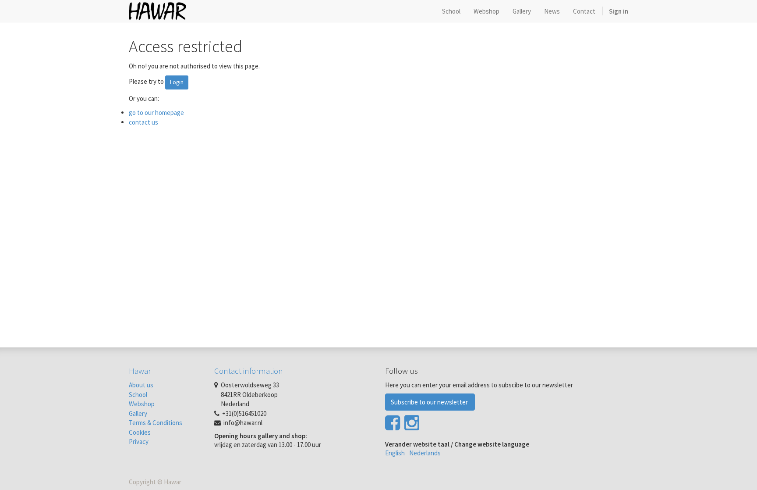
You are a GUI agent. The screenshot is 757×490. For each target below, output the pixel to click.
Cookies (140, 432)
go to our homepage (156, 112)
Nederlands (425, 453)
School (138, 394)
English (395, 453)
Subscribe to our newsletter (430, 402)
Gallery (138, 413)
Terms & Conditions (155, 422)
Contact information (248, 370)
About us (141, 385)
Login (177, 82)
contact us (143, 122)
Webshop (142, 404)
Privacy (139, 441)
